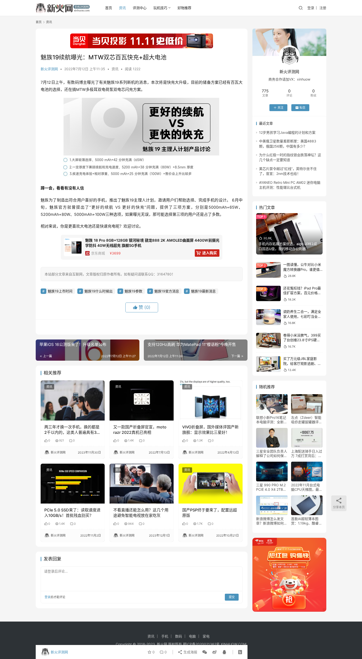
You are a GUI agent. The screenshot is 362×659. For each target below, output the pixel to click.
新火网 (162, 644)
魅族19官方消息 (166, 291)
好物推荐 (184, 8)
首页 (108, 8)
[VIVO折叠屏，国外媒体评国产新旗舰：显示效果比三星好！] (211, 400)
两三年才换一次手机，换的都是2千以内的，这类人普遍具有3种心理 (72, 429)
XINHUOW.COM (233, 644)
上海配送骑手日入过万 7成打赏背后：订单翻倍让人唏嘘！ (306, 453)
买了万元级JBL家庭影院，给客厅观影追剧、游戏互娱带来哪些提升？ (302, 363)
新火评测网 (49, 69)
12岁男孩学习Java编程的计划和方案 (287, 132)
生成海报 (189, 652)
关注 (280, 107)
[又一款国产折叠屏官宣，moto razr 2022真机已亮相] (142, 400)
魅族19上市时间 (60, 291)
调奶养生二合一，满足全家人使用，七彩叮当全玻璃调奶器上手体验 (302, 316)
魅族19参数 (133, 291)
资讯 (122, 8)
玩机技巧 (160, 8)
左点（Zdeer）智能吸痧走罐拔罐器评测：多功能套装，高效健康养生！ (306, 419)
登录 (310, 8)
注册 (322, 8)
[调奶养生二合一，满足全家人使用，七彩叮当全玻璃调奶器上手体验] (268, 317)
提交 (232, 597)
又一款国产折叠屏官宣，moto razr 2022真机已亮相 (139, 429)
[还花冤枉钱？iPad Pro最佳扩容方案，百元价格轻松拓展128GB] (268, 293)
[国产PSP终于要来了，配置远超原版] (211, 484)
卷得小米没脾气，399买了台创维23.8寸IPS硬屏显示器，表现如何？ (302, 340)
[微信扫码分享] (204, 652)
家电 (206, 636)
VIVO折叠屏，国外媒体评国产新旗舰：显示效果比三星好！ (210, 429)
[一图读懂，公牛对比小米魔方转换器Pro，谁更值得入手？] (268, 270)
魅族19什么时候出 (98, 291)
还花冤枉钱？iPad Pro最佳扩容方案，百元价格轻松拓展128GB (302, 293)
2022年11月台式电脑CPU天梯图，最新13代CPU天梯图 (306, 487)
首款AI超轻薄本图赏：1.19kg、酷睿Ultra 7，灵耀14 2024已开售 (305, 521)
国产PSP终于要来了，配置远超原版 (209, 512)
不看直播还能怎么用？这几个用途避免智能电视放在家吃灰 (140, 512)
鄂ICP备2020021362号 (201, 644)
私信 (302, 107)
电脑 (192, 636)
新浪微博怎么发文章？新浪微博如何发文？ (271, 521)
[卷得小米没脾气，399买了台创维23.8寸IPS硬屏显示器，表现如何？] (268, 340)
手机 (164, 636)
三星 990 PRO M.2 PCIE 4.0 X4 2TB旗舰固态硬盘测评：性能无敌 (271, 487)
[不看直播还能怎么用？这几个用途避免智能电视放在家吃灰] (142, 484)
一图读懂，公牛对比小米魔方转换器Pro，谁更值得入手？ (302, 269)
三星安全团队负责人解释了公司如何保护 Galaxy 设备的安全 (271, 453)
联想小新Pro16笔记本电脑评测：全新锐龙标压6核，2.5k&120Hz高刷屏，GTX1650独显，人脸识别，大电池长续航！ (271, 419)
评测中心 (140, 8)
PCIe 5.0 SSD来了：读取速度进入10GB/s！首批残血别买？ (72, 512)
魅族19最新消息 (203, 291)
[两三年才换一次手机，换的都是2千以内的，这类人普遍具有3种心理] (73, 400)
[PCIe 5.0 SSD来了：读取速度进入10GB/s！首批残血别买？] (73, 484)
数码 (178, 636)
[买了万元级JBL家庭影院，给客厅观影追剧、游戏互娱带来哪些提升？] (268, 364)
